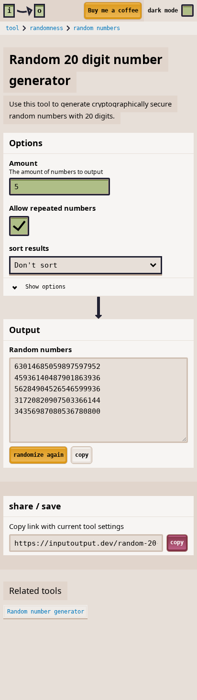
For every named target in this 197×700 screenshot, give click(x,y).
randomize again (38, 455)
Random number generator (45, 611)
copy (81, 455)
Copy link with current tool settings (66, 526)
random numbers (96, 28)
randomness (46, 28)
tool (12, 28)
